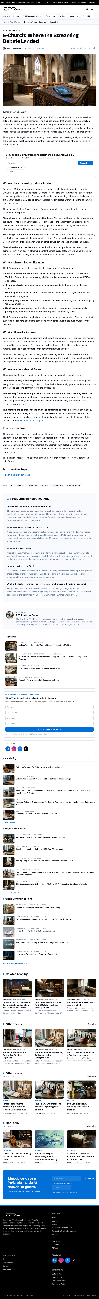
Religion (20, 485)
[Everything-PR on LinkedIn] (7, 748)
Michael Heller (40, 1113)
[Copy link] (94, 48)
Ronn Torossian (72, 1113)
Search (55, 1221)
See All (91, 1024)
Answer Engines (32, 485)
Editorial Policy (58, 1274)
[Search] (87, 9)
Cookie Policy (91, 1295)
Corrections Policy (59, 1281)
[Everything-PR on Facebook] (20, 748)
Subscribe (85, 163)
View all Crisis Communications (14, 963)
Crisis (62, 16)
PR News (17, 16)
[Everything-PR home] (25, 1214)
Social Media (88, 16)
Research (56, 1224)
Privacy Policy (79, 1295)
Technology (51, 16)
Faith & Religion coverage (17, 475)
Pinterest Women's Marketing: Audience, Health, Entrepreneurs (14, 1106)
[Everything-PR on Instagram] (13, 748)
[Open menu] (91, 8)
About (5, 1259)
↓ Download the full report (49, 729)
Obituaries (56, 1241)
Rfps (54, 1238)
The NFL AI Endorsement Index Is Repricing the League (48, 1106)
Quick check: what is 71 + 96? (16, 168)
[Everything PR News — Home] (12, 8)
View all (90, 1076)
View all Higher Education (12, 893)
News (54, 1217)
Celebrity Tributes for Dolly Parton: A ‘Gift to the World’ (17, 1156)
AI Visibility (46, 485)
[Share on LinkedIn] (85, 48)
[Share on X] (81, 48)
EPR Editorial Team (9, 1113)
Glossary (55, 1245)
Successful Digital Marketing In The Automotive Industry (46, 1156)
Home (5, 22)
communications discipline (31, 420)
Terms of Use (66, 1295)
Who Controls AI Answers (62, 1228)
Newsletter (7, 1269)
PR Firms (55, 1234)
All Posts (55, 1248)
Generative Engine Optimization (64, 1231)
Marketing (74, 16)
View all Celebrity (9, 823)
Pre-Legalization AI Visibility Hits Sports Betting (78, 1106)
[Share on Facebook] (90, 48)
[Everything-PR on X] (26, 748)
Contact (6, 1266)
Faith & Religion (15, 22)
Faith (11, 485)
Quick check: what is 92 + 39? (62, 1184)
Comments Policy (59, 1284)
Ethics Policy (57, 1277)
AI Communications (33, 16)
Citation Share (58, 485)
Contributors (8, 1263)
